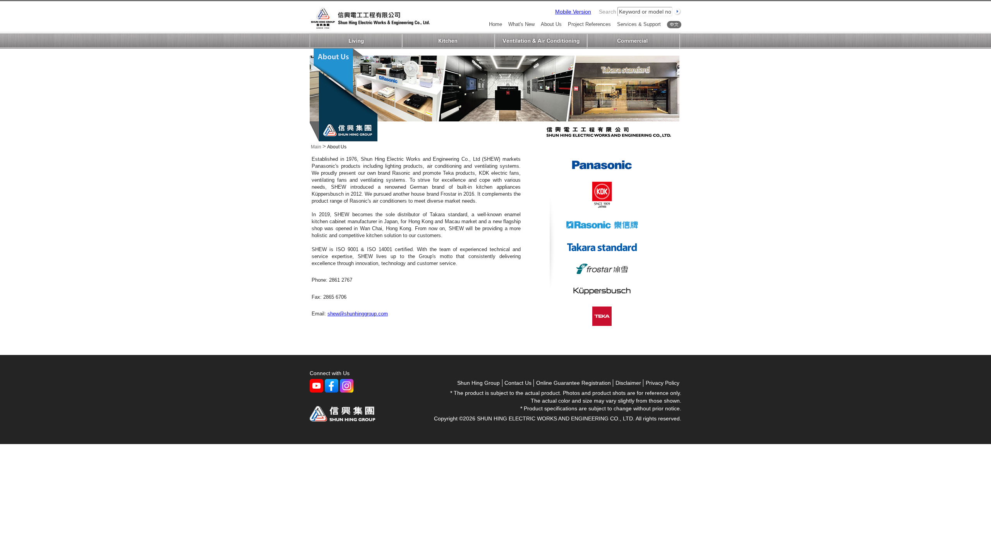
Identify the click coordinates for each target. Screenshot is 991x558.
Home (495, 24)
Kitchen (448, 41)
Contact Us (518, 383)
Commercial (633, 41)
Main (316, 147)
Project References (589, 24)
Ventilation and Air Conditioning (541, 41)
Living (356, 41)
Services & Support (639, 24)
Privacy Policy (662, 383)
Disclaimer (628, 383)
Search (607, 12)
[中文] (674, 24)
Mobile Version (573, 12)
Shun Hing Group (478, 383)
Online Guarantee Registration (573, 383)
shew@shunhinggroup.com (357, 314)
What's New (521, 24)
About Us (551, 24)
